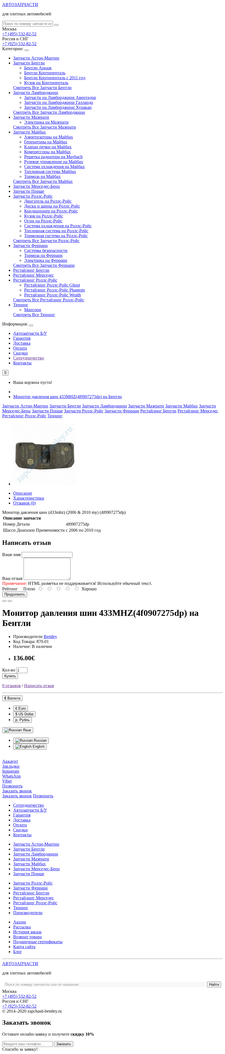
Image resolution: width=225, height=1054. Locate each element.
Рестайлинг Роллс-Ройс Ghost (52, 285)
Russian (40, 740)
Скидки (20, 353)
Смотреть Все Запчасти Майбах (43, 181)
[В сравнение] (10, 601)
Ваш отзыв (12, 578)
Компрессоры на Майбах (47, 151)
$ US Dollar (24, 714)
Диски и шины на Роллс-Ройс (52, 206)
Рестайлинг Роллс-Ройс (35, 280)
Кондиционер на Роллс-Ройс (51, 211)
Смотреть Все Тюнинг (34, 314)
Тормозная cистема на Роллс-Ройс (56, 235)
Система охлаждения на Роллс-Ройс (58, 225)
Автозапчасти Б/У (30, 333)
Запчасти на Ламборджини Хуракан (58, 107)
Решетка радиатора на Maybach (53, 156)
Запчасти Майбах (29, 132)
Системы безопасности (46, 250)
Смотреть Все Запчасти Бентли (42, 87)
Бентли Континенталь (44, 72)
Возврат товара (27, 936)
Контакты (22, 363)
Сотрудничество (28, 358)
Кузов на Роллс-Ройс (43, 216)
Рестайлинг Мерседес (33, 275)
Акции (19, 922)
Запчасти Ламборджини (35, 92)
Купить (10, 676)
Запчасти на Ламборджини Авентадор (60, 97)
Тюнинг (20, 304)
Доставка (21, 343)
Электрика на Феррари (45, 260)
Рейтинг (10, 588)
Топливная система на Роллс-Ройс (56, 230)
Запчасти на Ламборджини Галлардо (58, 102)
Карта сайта (24, 946)
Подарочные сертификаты (38, 941)
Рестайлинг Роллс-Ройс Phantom (54, 290)
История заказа (27, 932)
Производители (28, 912)
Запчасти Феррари (30, 245)
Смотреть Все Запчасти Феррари (44, 265)
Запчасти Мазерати (31, 117)
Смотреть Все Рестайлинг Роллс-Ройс (48, 300)
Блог (17, 951)
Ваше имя (11, 554)
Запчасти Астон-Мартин (36, 58)
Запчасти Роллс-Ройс (33, 196)
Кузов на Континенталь (46, 82)
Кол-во (8, 670)
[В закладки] (4, 601)
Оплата (20, 348)
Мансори (32, 309)
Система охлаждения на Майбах (54, 166)
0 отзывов (11, 685)
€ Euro (20, 708)
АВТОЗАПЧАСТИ (20, 4)
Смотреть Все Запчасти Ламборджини (49, 112)
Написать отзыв (39, 685)
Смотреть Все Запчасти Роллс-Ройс (46, 240)
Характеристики (28, 498)
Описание (22, 493)
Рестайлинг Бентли (31, 270)
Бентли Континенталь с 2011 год (54, 77)
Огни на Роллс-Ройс (43, 221)
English (38, 746)
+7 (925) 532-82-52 (19, 43)
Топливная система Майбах (50, 171)
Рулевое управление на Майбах (53, 161)
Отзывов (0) (24, 503)
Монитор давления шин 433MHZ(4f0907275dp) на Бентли (67, 396)
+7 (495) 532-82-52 (19, 34)
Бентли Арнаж (38, 68)
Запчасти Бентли (29, 63)
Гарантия (21, 338)
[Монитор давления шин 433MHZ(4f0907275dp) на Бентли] (44, 483)
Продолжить (14, 594)
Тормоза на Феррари (43, 255)
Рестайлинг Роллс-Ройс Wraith (52, 295)
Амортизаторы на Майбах (48, 137)
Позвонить (43, 796)
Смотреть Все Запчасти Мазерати (44, 127)
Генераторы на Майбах (45, 142)
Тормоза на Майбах (42, 176)
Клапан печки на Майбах (48, 146)
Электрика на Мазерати (46, 122)
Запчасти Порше (28, 191)
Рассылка (22, 927)
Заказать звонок (17, 796)
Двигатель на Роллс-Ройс (48, 201)
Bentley (50, 636)
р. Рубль (22, 720)
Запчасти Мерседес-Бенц (36, 186)
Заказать (63, 1044)
